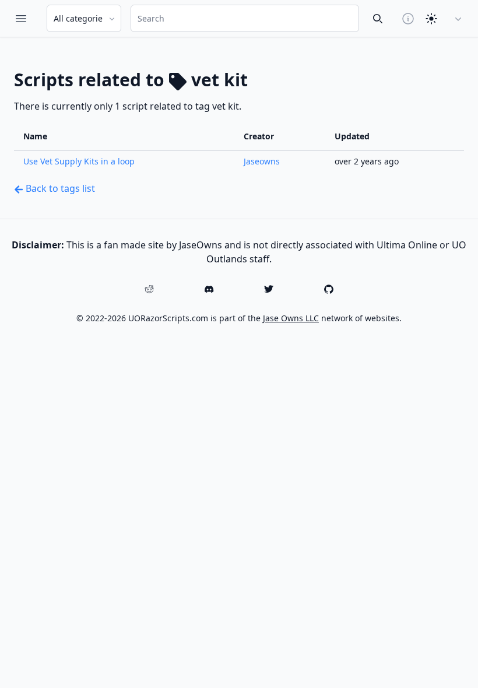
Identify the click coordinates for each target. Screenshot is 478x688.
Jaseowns (262, 161)
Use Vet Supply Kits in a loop (79, 161)
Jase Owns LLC (291, 318)
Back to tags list (59, 188)
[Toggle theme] (431, 19)
